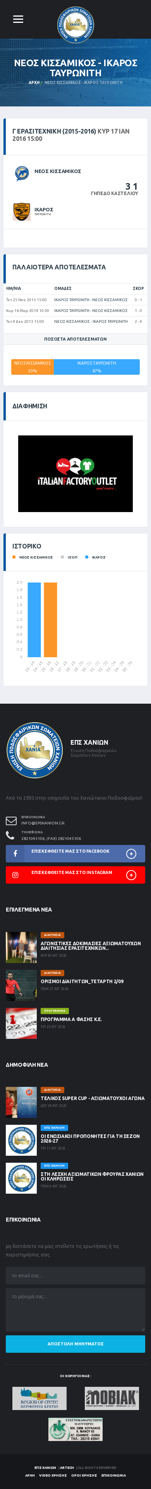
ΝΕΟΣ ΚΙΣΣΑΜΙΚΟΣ (57, 171)
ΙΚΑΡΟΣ (43, 209)
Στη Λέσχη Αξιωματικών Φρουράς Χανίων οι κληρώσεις (92, 1176)
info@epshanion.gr (43, 823)
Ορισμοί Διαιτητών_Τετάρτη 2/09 (82, 981)
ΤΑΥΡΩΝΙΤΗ (42, 214)
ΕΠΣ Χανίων (45, 1468)
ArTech (67, 1468)
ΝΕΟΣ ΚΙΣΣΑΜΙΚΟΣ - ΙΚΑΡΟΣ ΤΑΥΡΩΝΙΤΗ (91, 321)
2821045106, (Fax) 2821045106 (51, 838)
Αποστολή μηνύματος (76, 1344)
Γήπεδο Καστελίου (114, 193)
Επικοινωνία (113, 1475)
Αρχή (34, 83)
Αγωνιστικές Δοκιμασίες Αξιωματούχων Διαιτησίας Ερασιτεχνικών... (91, 946)
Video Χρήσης (53, 1475)
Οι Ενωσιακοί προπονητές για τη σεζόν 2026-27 (90, 1138)
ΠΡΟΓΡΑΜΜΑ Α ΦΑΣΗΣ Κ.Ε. (71, 1019)
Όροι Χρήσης (84, 1475)
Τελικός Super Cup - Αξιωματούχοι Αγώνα (92, 1098)
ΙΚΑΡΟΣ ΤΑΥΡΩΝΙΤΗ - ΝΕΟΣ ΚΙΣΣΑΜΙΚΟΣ (91, 300)
